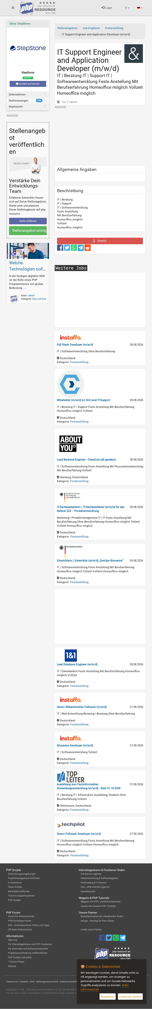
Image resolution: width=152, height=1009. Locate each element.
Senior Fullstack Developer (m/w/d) (79, 833)
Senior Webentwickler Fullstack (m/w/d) (82, 707)
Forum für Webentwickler (21, 916)
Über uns (12, 940)
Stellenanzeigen (25, 100)
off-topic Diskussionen (20, 929)
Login (108, 7)
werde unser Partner (91, 929)
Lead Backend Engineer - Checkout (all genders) (86, 459)
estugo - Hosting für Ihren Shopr (97, 920)
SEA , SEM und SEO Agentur (95, 887)
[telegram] (81, 249)
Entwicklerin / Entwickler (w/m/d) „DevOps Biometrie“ (90, 560)
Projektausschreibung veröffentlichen (27, 953)
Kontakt (24, 981)
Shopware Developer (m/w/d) (75, 745)
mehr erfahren (28, 221)
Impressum (16, 106)
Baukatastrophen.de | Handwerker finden (102, 916)
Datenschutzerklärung (71, 981)
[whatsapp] (74, 249)
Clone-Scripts (15, 887)
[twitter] (67, 249)
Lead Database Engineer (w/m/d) (77, 664)
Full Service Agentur (91, 873)
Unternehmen (17, 94)
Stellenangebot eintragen (29, 230)
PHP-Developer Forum (19, 920)
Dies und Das (39, 298)
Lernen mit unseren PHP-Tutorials (98, 906)
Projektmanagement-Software (24, 878)
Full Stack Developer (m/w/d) (75, 344)
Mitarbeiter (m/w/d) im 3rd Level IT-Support (83, 400)
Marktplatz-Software (18, 891)
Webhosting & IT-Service (93, 882)
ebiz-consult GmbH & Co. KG (46, 989)
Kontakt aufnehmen (29, 83)
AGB (32, 981)
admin (31, 295)
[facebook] (60, 249)
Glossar (12, 966)
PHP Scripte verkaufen (20, 957)
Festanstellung (79, 362)
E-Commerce (15, 882)
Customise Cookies (130, 996)
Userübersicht (88, 891)
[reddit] (88, 249)
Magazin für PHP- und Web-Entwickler (100, 901)
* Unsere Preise (16, 961)
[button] (127, 8)
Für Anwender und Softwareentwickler (28, 948)
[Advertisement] (100, 135)
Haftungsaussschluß (47, 981)
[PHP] (37, 7)
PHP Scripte (14, 900)
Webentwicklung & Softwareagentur (99, 878)
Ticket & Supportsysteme (21, 895)
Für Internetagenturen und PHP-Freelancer (30, 944)
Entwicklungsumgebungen (22, 873)
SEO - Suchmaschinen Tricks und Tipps (28, 925)
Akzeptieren (108, 996)
